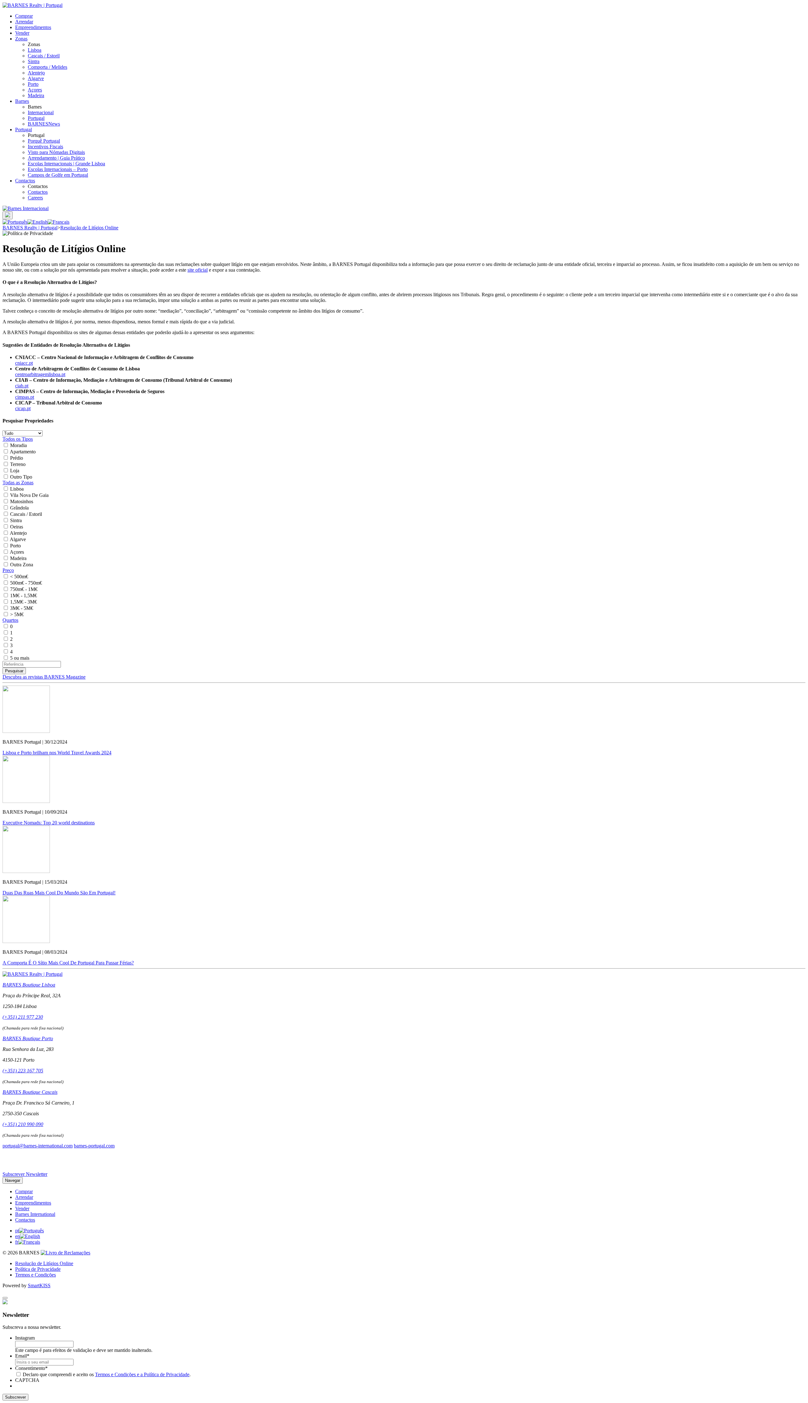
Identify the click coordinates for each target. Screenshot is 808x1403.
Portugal (36, 118)
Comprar (24, 16)
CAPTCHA (27, 1380)
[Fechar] (5, 1298)
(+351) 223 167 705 (23, 1070)
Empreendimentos (33, 27)
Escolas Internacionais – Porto (58, 169)
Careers (35, 197)
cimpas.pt (24, 397)
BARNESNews (44, 124)
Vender (22, 33)
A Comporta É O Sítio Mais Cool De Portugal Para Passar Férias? (68, 962)
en (17, 1236)
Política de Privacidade (38, 1269)
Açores (35, 89)
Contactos (25, 180)
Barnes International (35, 1214)
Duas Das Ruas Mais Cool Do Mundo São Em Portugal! (59, 892)
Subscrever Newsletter (25, 1174)
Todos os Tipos (18, 439)
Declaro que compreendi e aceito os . (107, 1374)
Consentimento (31, 1368)
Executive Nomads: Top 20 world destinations (49, 822)
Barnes (22, 101)
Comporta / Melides (47, 67)
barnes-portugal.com (94, 1145)
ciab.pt (21, 385)
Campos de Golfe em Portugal (58, 175)
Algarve (36, 78)
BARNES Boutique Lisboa (29, 984)
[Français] (58, 222)
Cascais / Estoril (44, 55)
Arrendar (24, 21)
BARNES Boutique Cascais (30, 1092)
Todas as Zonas (18, 482)
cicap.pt (23, 408)
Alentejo (36, 72)
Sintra (33, 61)
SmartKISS (39, 1285)
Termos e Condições (35, 1274)
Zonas (21, 38)
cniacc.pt (24, 363)
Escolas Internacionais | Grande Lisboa (66, 163)
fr (16, 1242)
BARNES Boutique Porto (28, 1038)
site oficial (197, 270)
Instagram (25, 1338)
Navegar (12, 1180)
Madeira (36, 95)
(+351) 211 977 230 (23, 1017)
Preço (8, 570)
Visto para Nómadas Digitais (56, 152)
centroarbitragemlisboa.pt (40, 374)
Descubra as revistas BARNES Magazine (44, 677)
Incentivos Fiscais (45, 146)
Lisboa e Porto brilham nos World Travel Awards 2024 (57, 752)
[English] (37, 222)
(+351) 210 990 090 (23, 1124)
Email (22, 1356)
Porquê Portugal (44, 141)
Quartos (10, 620)
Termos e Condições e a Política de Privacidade (142, 1374)
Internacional (41, 112)
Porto (33, 84)
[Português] (15, 222)
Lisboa (34, 50)
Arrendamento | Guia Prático (56, 158)
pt (17, 1230)
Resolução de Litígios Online (44, 1263)
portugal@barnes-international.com (38, 1145)
